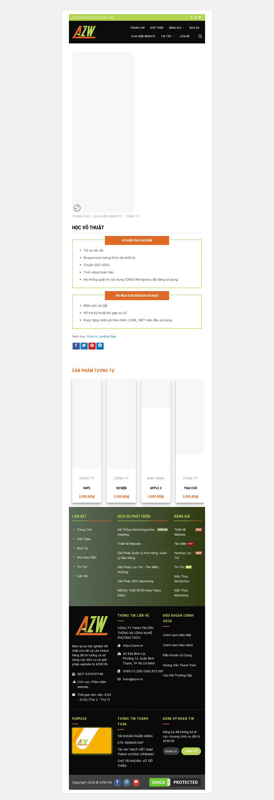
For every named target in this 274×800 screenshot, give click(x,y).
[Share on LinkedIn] (100, 346)
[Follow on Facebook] (191, 17)
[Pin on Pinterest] (92, 346)
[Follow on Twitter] (199, 17)
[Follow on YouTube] (136, 782)
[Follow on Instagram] (195, 17)
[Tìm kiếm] (200, 36)
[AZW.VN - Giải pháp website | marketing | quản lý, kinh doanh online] (84, 32)
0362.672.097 (153, 671)
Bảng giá (175, 27)
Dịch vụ (194, 27)
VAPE (86, 488)
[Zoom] (77, 208)
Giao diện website (143, 36)
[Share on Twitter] (84, 346)
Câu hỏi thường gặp (177, 675)
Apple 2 (156, 488)
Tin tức (166, 36)
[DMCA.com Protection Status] (175, 782)
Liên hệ (184, 36)
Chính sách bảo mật (177, 635)
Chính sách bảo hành (178, 645)
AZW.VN (106, 782)
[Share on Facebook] (76, 346)
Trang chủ (137, 27)
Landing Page (107, 336)
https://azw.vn (133, 645)
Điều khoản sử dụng (177, 655)
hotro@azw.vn (133, 679)
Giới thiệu (157, 27)
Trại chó (190, 488)
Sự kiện (121, 488)
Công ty (132, 216)
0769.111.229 (132, 671)
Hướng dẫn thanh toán (179, 665)
